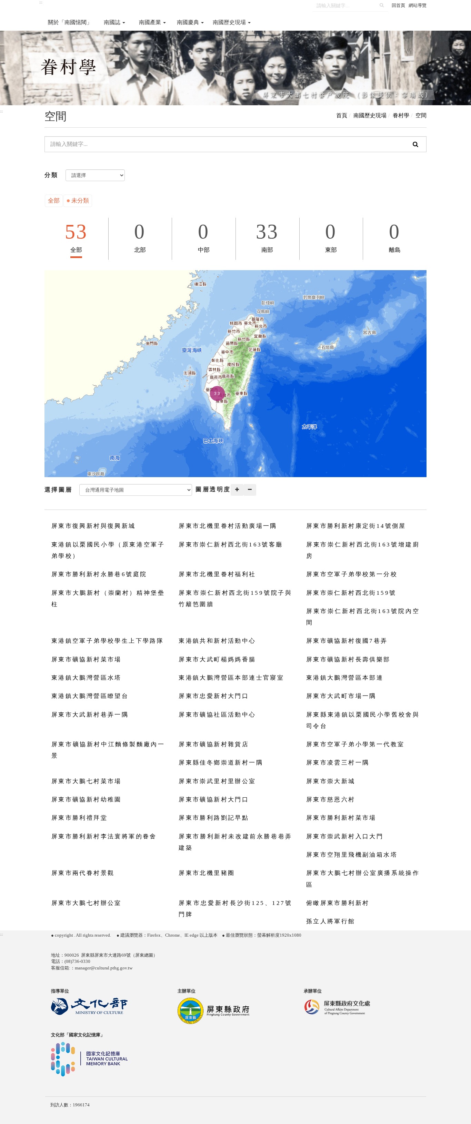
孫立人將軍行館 (330, 921)
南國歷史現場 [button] (230, 22)
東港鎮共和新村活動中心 (217, 641)
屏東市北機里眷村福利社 (217, 574)
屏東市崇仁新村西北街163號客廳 (231, 544)
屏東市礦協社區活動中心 (217, 714)
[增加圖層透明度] (237, 490)
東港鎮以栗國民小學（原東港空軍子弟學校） (108, 550)
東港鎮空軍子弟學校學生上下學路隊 (107, 641)
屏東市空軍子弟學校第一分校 (352, 574)
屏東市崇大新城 (330, 781)
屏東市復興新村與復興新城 (93, 526)
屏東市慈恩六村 (330, 799)
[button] (217, 393)
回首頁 (398, 5)
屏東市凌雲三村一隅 (338, 762)
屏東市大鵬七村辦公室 (86, 903)
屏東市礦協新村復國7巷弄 (347, 641)
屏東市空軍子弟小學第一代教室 (355, 744)
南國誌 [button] (113, 22)
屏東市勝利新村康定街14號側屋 (356, 526)
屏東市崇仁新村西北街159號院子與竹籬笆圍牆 (235, 599)
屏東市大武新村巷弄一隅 (90, 714)
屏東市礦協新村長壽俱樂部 (348, 659)
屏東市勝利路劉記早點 (214, 818)
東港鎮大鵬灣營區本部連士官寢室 (231, 677)
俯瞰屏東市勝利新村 (338, 903)
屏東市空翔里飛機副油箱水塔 (352, 854)
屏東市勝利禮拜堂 (79, 818)
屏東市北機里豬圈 (207, 873)
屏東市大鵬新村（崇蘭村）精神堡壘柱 (108, 599)
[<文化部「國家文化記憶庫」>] (89, 1058)
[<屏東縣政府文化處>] (337, 1006)
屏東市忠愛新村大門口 (214, 696)
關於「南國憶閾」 (70, 22)
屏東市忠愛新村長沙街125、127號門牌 (235, 909)
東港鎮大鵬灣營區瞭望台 (90, 696)
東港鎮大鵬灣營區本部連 (344, 677)
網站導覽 (418, 5)
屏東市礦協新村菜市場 (86, 659)
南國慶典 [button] (188, 22)
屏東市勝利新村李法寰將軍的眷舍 (104, 836)
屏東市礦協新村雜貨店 (214, 744)
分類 (51, 175)
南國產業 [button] (150, 22)
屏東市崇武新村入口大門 (344, 836)
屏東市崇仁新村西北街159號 (351, 593)
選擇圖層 (58, 489)
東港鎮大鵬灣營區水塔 (86, 677)
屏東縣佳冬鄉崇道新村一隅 (221, 762)
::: (40, 2)
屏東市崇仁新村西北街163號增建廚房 (363, 550)
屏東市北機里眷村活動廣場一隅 (228, 526)
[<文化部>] (89, 1006)
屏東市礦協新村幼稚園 (86, 799)
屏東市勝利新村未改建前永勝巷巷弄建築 (235, 842)
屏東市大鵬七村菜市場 (86, 781)
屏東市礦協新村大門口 (214, 799)
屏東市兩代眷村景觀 (83, 873)
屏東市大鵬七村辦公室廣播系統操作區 (363, 879)
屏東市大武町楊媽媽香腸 (217, 659)
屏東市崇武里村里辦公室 (217, 781)
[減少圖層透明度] (249, 490)
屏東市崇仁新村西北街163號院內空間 (363, 617)
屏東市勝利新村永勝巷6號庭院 (99, 574)
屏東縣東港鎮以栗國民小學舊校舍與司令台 (363, 720)
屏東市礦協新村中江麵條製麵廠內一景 (108, 750)
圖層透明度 (213, 489)
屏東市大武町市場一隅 (341, 696)
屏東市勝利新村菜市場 (341, 818)
